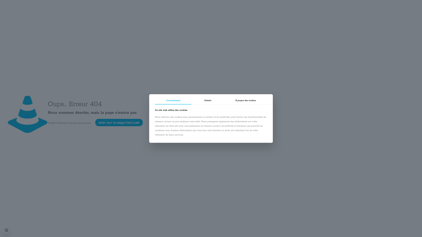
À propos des (245, 100)
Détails (207, 100)
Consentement (173, 100)
